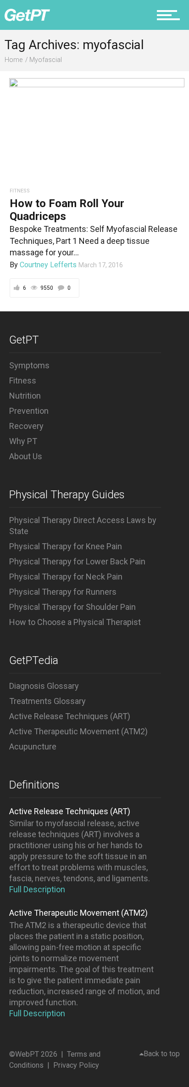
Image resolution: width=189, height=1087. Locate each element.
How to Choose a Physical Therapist (75, 622)
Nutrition (25, 395)
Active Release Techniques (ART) (69, 716)
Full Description (37, 889)
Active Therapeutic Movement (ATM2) (78, 731)
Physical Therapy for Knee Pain (65, 546)
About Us (25, 456)
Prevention (29, 411)
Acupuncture (32, 746)
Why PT (23, 441)
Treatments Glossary (47, 701)
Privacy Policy (76, 1065)
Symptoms (29, 365)
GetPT (24, 339)
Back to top (162, 1053)
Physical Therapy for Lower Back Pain (77, 561)
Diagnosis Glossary (44, 686)
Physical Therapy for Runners (63, 592)
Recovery (26, 426)
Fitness (22, 380)
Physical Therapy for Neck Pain (65, 576)
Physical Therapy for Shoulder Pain (72, 607)
